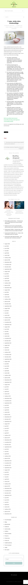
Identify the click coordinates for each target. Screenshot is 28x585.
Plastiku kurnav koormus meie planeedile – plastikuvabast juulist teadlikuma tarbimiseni (19, 212)
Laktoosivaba (7, 529)
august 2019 (7, 384)
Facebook (14, 575)
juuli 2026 (7, 246)
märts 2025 (7, 280)
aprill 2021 (7, 347)
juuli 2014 (7, 497)
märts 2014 (7, 506)
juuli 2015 (7, 472)
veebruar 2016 (8, 456)
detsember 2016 (8, 440)
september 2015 (8, 467)
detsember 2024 (8, 287)
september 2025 (8, 269)
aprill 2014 (7, 504)
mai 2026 (6, 250)
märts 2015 (7, 481)
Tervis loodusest (8, 545)
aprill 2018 (7, 410)
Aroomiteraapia (8, 519)
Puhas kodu (7, 538)
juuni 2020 (7, 366)
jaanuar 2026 (7, 260)
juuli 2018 (7, 405)
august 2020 (7, 361)
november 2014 (8, 490)
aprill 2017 (7, 433)
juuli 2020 (7, 363)
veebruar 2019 (8, 396)
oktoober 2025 (8, 266)
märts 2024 (7, 296)
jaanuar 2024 (7, 301)
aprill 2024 (7, 294)
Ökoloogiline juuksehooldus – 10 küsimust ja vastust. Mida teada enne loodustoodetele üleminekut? (8, 213)
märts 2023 (7, 315)
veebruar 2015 (8, 483)
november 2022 (8, 322)
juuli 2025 (7, 273)
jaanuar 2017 (7, 437)
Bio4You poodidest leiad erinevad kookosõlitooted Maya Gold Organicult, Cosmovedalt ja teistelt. (12, 120)
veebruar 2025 (8, 283)
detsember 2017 (8, 416)
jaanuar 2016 (7, 458)
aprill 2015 (7, 479)
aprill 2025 (7, 278)
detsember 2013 (8, 513)
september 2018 (8, 403)
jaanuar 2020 (7, 377)
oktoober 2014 (8, 493)
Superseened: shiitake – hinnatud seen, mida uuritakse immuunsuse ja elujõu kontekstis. (14, 230)
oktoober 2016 (8, 444)
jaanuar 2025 (7, 285)
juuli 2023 (7, 310)
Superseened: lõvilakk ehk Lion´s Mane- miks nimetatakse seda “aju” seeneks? (14, 233)
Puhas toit (16, 27)
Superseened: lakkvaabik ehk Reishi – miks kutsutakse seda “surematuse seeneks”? (13, 237)
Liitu (14, 563)
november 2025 (8, 264)
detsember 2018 (8, 398)
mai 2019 (6, 389)
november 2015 (8, 463)
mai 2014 (6, 502)
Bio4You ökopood (10, 25)
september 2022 (8, 324)
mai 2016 (6, 451)
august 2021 (7, 345)
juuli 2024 (7, 292)
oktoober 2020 (8, 356)
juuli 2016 (7, 449)
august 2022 (7, 326)
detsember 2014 (8, 488)
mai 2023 (6, 313)
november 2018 (8, 400)
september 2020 (8, 359)
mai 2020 (6, 368)
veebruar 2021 (8, 352)
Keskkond (7, 526)
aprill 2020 (7, 370)
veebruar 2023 (8, 317)
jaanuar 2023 (7, 320)
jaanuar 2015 (7, 486)
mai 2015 (6, 476)
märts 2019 (7, 393)
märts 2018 (7, 412)
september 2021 (8, 343)
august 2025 (7, 271)
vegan (6, 547)
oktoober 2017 (8, 419)
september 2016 (8, 446)
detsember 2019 (8, 380)
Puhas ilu (11, 27)
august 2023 (7, 308)
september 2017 (8, 421)
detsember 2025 (8, 262)
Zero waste (7, 549)
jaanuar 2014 (7, 511)
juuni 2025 (7, 276)
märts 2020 (7, 373)
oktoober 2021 (8, 340)
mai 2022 (6, 331)
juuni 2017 (7, 428)
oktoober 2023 (8, 303)
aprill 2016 (7, 453)
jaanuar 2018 (7, 414)
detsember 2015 (8, 460)
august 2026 (7, 243)
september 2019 (8, 382)
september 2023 (8, 306)
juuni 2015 (7, 474)
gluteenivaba (7, 524)
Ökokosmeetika (8, 533)
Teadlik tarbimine (8, 542)
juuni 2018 (7, 407)
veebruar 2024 (8, 299)
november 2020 (8, 354)
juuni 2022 (7, 329)
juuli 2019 (7, 386)
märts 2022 (7, 336)
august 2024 (7, 290)
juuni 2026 (7, 248)
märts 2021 (7, 350)
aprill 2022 (7, 333)
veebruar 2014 (8, 509)
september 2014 (8, 495)
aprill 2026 (7, 253)
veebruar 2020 (8, 375)
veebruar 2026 (8, 257)
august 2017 (7, 423)
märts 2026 (7, 255)
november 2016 (8, 442)
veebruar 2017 (8, 435)
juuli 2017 (7, 426)
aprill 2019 (7, 391)
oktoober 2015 (8, 465)
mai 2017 (6, 430)
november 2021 (8, 338)
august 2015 (7, 470)
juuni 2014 (7, 500)
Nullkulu (6, 531)
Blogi (7, 27)
